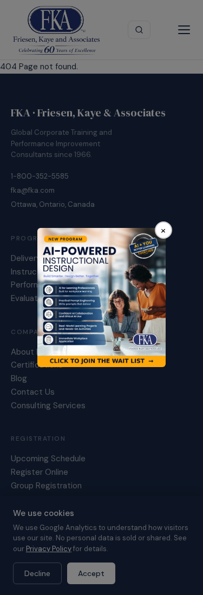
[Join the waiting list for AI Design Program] (101, 297)
